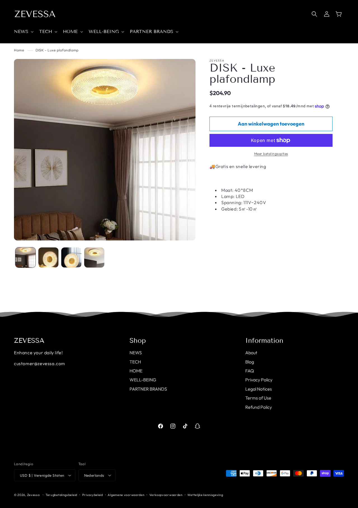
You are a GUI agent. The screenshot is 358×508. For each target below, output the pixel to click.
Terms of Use (258, 398)
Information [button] (264, 340)
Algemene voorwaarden (126, 495)
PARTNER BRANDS (148, 389)
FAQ (249, 371)
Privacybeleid (92, 495)
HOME (135, 371)
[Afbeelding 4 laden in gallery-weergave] (94, 257)
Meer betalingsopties (271, 154)
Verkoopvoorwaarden (166, 495)
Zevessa (33, 495)
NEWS (135, 352)
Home (19, 50)
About (251, 352)
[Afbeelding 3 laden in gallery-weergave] (71, 257)
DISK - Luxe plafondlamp (57, 50)
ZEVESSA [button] (29, 340)
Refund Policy (258, 407)
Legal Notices (258, 389)
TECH (135, 362)
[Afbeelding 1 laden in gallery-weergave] (25, 257)
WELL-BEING (142, 379)
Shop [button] (137, 340)
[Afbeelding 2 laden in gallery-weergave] (48, 257)
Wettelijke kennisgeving (205, 495)
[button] (23, 31)
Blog (249, 362)
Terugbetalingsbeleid (61, 495)
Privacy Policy (258, 379)
